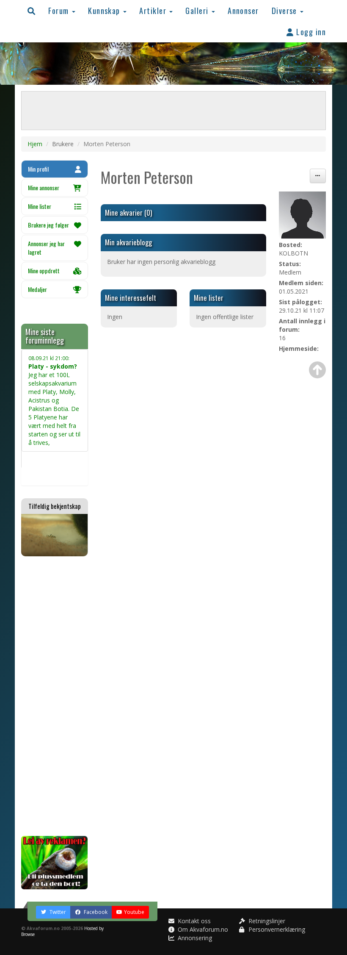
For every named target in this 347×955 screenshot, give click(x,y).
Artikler (153, 10)
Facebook (95, 912)
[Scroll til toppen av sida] (317, 369)
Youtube (134, 912)
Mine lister (39, 206)
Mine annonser (43, 187)
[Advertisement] (54, 696)
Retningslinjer (266, 921)
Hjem (35, 144)
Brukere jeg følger (48, 224)
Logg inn (310, 31)
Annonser (243, 10)
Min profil (38, 168)
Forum (59, 10)
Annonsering (194, 938)
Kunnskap (105, 10)
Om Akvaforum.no (202, 929)
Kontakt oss (193, 921)
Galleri (198, 10)
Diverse (286, 10)
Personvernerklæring (276, 929)
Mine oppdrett (44, 270)
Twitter (57, 912)
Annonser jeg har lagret (46, 247)
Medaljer (37, 289)
